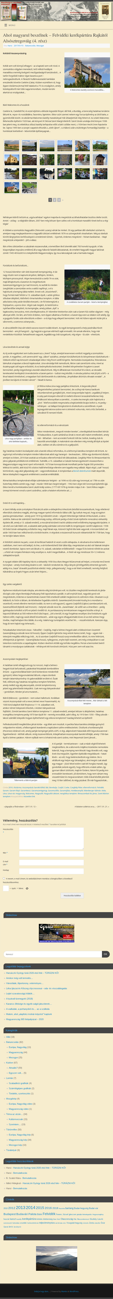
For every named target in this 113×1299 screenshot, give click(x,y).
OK (104, 954)
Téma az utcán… (14, 1114)
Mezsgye (40, 45)
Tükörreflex (11, 1129)
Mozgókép (11, 1098)
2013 (20, 1207)
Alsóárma (17, 787)
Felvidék (100, 787)
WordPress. (74, 1291)
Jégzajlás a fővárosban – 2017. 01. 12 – (20, 806)
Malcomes (30, 793)
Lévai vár (11, 793)
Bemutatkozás (20, 1173)
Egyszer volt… (16, 1073)
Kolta (104, 790)
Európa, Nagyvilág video (20, 1104)
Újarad (6, 1227)
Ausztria (62, 1208)
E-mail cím (5, 863)
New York (56, 1219)
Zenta (91, 1223)
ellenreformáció (89, 787)
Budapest (10, 1214)
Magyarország (16, 1052)
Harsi (10, 45)
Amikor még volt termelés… (19, 978)
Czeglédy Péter (76, 787)
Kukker (9, 1062)
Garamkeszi (26, 790)
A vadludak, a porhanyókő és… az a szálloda (27, 1009)
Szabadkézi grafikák (18, 1083)
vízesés (86, 1223)
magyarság (20, 793)
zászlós (97, 1223)
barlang (69, 1208)
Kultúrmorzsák (16, 1119)
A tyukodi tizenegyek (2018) (19, 998)
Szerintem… (15, 1124)
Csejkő (60, 787)
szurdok (23, 1223)
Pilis (75, 1219)
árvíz (11, 1227)
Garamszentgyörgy (39, 790)
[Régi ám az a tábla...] (64, 159)
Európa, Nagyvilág (17, 1047)
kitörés (40, 1219)
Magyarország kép (18, 1140)
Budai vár (93, 1208)
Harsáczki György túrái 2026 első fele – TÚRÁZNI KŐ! (32, 973)
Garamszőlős (53, 790)
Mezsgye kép (15, 1145)
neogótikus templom (68, 793)
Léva (5, 793)
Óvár (103, 1223)
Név (5, 853)
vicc (64, 1223)
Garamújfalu (65, 790)
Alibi (8, 1037)
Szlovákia (15, 1223)
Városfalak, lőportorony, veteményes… (25, 983)
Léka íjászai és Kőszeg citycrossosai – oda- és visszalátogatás (36, 988)
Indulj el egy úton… (41, 1291)
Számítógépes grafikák (20, 1088)
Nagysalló (39, 793)
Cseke (66, 787)
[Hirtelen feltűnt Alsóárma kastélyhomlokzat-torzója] (64, 145)
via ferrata (58, 1223)
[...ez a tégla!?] (29, 159)
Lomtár (9, 1078)
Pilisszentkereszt (83, 1219)
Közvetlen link (29, 796)
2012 (11, 1208)
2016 (11, 787)
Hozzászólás (7, 830)
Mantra (64, 1291)
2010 (6, 1208)
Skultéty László (96, 1219)
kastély (19, 1219)
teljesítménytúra (47, 1223)
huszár (6, 1219)
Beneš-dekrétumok (82, 471)
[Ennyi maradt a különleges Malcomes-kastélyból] (82, 145)
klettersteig (48, 1219)
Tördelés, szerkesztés (19, 1093)
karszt (13, 1219)
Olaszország (67, 1219)
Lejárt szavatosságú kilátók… (20, 993)
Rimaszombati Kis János (87, 793)
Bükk (39, 1214)
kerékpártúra (29, 1219)
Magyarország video (19, 1109)
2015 (40, 1208)
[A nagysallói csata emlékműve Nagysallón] (47, 159)
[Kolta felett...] (11, 145)
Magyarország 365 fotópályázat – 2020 (25, 1019)
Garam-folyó (15, 790)
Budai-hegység (81, 1208)
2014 (30, 1207)
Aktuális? (13, 1068)
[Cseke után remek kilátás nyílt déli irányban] (47, 145)
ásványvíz (17, 1227)
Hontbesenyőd (77, 790)
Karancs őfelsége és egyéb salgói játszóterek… (29, 1004)
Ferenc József (62, 1214)
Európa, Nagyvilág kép (20, 1134)
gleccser (72, 1214)
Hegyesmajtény (98, 1214)
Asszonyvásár (27, 787)
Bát (47, 787)
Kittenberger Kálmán (92, 790)
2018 (55, 1208)
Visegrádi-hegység (74, 1223)
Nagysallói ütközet (51, 793)
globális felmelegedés (84, 1214)
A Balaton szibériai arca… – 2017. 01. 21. (92, 806)
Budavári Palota (26, 1214)
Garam (6, 790)
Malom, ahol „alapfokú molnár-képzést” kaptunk (29, 1014)
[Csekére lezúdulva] (29, 145)
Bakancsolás (30, 45)
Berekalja (53, 787)
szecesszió (8, 1223)
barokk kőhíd (39, 787)
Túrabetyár (11, 1150)
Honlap (6, 870)
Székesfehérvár (33, 1223)
